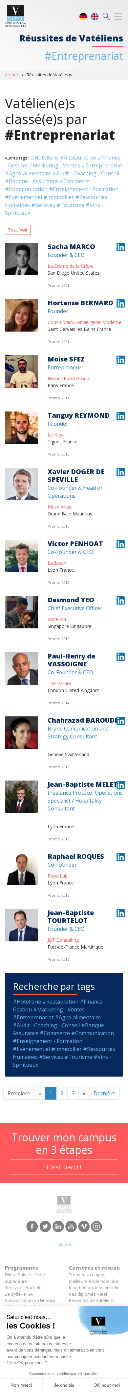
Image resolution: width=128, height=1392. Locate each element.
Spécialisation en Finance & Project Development (30, 1303)
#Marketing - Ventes (54, 165)
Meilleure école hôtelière (93, 1281)
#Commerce (74, 181)
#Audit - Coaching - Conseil (85, 173)
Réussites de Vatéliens (92, 1300)
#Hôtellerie (45, 157)
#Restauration (78, 157)
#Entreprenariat (101, 165)
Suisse (65, 1244)
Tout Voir (18, 230)
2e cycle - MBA (19, 1294)
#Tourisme (70, 205)
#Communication (26, 189)
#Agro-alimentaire (28, 173)
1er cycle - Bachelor (24, 1287)
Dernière (105, 1093)
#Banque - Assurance (31, 181)
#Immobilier (58, 197)
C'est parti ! (64, 1166)
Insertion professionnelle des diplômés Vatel (94, 1290)
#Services (43, 205)
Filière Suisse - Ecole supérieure (25, 1278)
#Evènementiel (23, 197)
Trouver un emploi (87, 1275)
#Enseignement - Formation (83, 189)
